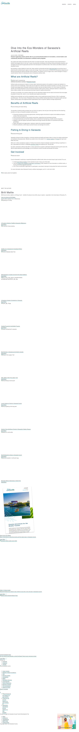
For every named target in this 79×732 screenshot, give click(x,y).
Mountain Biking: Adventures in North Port (11, 480)
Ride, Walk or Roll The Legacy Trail (9, 377)
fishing (48, 139)
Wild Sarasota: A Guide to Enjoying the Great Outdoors (14, 274)
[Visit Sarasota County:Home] (5, 3)
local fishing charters (22, 162)
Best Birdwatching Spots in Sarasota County (11, 455)
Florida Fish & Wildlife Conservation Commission (28, 163)
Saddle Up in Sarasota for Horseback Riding (11, 249)
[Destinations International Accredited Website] (40, 708)
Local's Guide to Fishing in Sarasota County (11, 403)
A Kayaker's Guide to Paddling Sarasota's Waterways (13, 223)
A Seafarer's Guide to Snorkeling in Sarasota (11, 300)
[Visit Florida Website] (40, 695)
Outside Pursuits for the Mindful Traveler (10, 326)
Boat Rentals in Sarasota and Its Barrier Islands (12, 352)
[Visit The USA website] (40, 700)
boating (52, 139)
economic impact (35, 144)
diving (57, 139)
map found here (53, 68)
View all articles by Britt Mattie (8, 197)
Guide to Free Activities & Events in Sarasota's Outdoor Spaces (16, 429)
